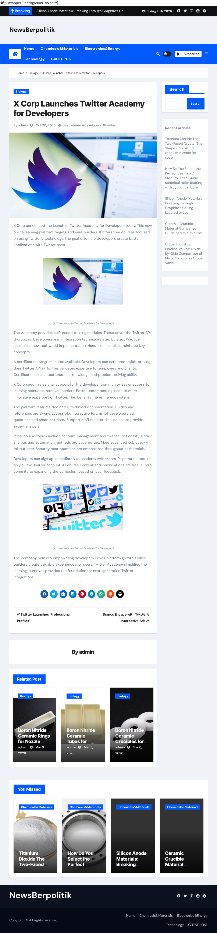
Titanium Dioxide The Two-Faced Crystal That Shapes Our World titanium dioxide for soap (184, 148)
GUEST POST (62, 59)
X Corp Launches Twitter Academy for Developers (79, 108)
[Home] (15, 54)
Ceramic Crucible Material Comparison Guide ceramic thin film (183, 228)
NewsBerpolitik (32, 30)
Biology (21, 91)
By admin (21, 125)
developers (93, 125)
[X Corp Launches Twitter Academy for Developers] (83, 281)
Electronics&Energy (103, 48)
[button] (206, 54)
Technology (34, 59)
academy (74, 125)
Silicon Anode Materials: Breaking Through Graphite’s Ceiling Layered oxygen (184, 205)
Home (29, 48)
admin (86, 652)
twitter (110, 125)
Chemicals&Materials (60, 48)
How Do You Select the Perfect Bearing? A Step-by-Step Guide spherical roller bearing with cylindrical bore (183, 178)
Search (177, 89)
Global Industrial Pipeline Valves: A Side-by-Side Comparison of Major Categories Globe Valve (184, 253)
